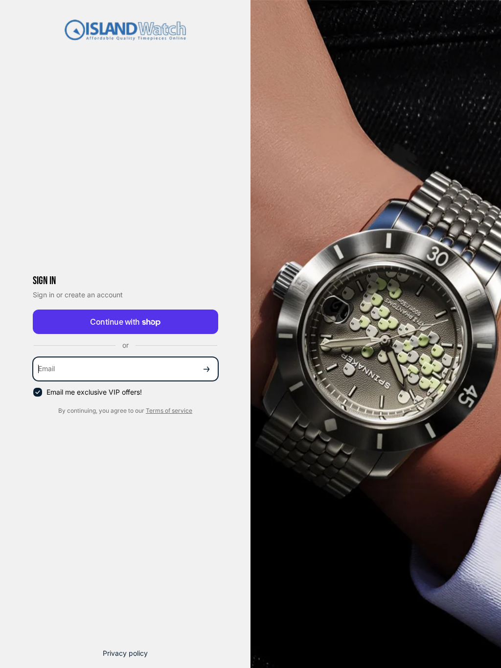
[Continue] (206, 369)
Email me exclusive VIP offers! (94, 392)
